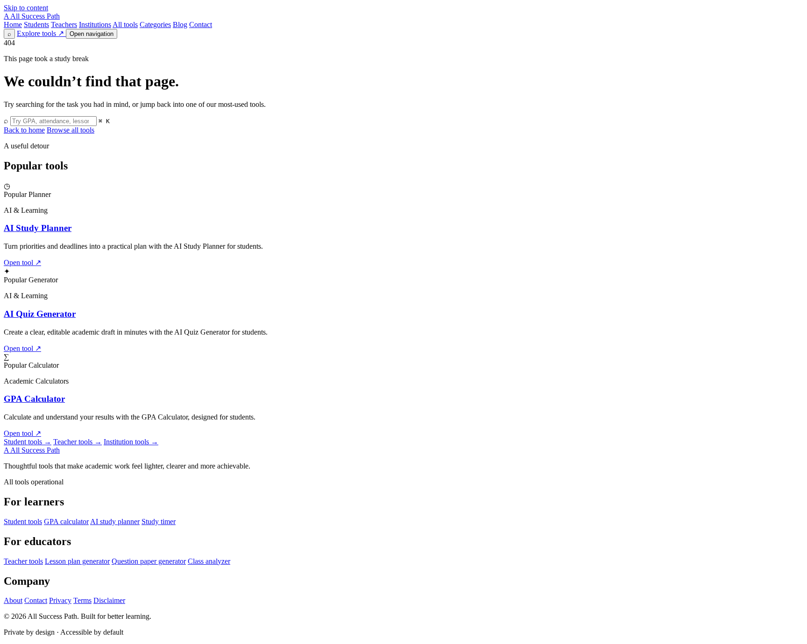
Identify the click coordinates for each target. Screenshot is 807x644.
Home (13, 24)
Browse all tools (70, 130)
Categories (155, 24)
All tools (125, 24)
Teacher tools (77, 442)
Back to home (24, 130)
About (13, 600)
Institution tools (131, 442)
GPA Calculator (34, 399)
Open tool (22, 262)
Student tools (27, 442)
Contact (200, 24)
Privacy (60, 600)
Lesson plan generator (77, 561)
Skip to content (26, 8)
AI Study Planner (37, 228)
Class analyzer (209, 561)
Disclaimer (109, 600)
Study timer (159, 521)
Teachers (64, 24)
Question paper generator (149, 561)
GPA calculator (66, 521)
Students (36, 24)
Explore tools (40, 33)
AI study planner (115, 521)
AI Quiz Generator (40, 314)
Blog (180, 24)
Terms (82, 600)
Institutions (95, 24)
